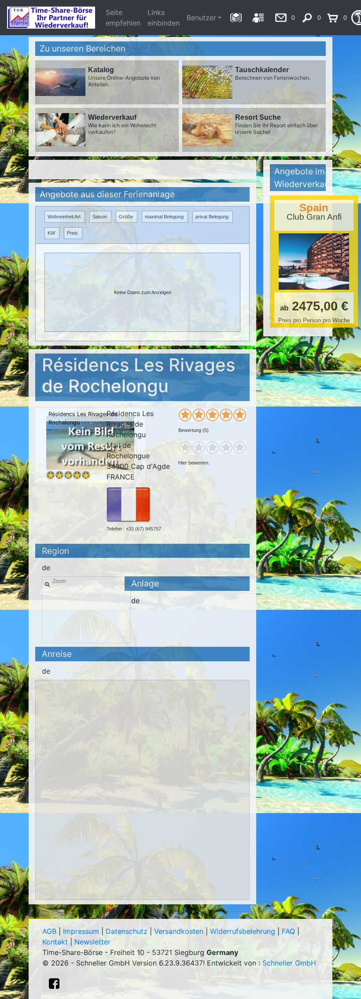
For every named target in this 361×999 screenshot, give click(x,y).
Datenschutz (126, 931)
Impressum (81, 931)
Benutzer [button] (201, 17)
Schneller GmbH (289, 962)
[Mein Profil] (258, 17)
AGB (49, 931)
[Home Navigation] (236, 17)
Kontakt (55, 941)
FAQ (288, 931)
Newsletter (92, 941)
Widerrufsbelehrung (242, 931)
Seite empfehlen (123, 17)
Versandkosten (178, 931)
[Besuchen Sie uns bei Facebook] (54, 983)
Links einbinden (163, 17)
